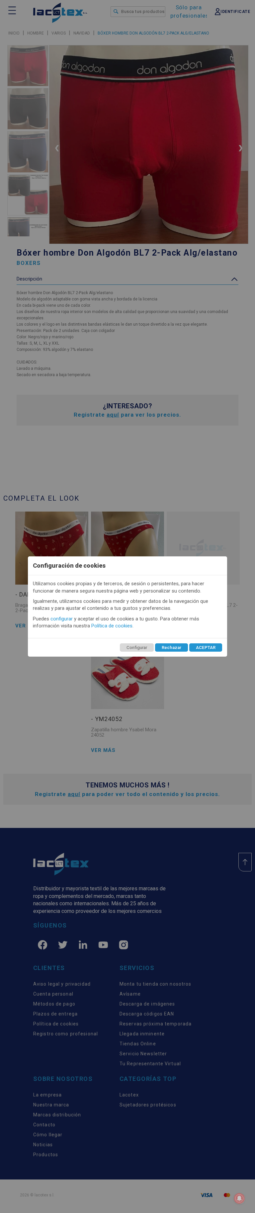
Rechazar (171, 647)
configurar (61, 619)
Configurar (137, 647)
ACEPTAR (205, 647)
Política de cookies (111, 626)
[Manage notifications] (239, 1198)
